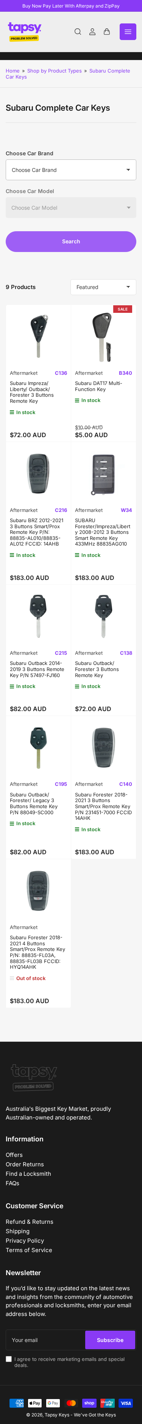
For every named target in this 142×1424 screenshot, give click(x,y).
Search (71, 241)
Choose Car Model (30, 191)
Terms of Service (29, 1250)
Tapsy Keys (57, 1415)
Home (13, 71)
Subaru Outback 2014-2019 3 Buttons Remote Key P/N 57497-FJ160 (37, 669)
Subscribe (110, 1340)
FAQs (12, 1183)
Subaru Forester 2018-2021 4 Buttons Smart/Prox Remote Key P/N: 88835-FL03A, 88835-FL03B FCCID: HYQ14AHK (37, 952)
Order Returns (25, 1164)
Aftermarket (23, 373)
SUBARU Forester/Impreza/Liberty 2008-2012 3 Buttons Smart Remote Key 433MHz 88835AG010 (102, 532)
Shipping (18, 1231)
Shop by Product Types (54, 71)
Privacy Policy (25, 1240)
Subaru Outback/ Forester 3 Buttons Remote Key (97, 669)
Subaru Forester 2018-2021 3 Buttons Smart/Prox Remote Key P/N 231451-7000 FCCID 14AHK (103, 806)
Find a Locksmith (28, 1173)
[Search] (78, 31)
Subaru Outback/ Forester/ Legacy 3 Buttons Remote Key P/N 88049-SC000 (34, 803)
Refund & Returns (29, 1221)
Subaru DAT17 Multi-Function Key (98, 386)
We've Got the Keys (95, 1415)
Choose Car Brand (29, 153)
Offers (14, 1154)
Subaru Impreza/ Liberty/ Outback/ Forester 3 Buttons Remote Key (32, 392)
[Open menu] (128, 31)
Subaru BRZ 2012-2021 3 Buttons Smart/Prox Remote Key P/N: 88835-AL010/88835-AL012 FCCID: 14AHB (36, 532)
